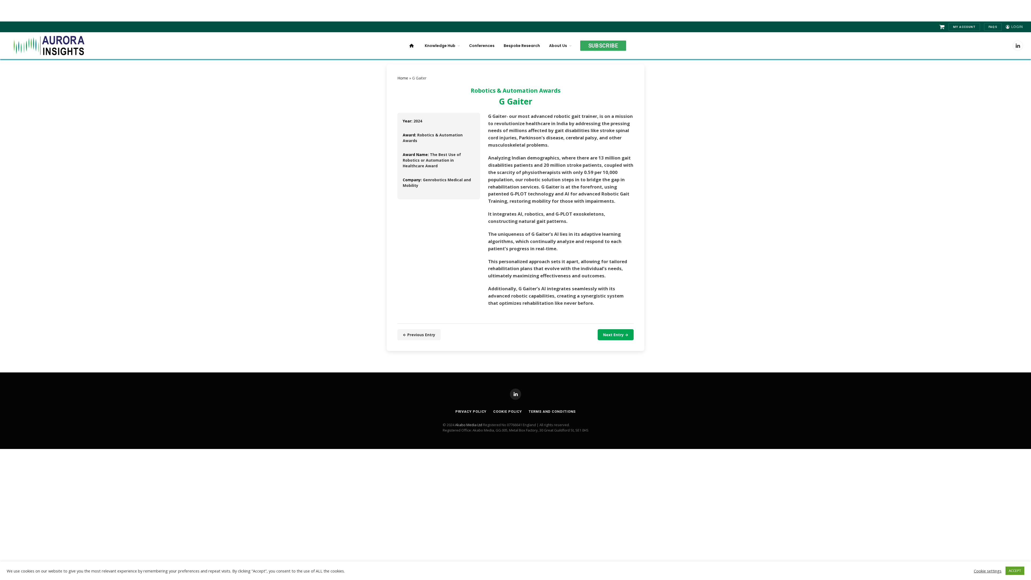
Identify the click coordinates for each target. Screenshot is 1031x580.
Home (402, 78)
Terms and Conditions (552, 411)
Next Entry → (615, 334)
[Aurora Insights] (48, 45)
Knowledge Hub (440, 45)
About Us (558, 45)
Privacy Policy (471, 411)
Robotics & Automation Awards (516, 90)
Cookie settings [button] (987, 570)
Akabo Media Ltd (468, 424)
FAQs (993, 27)
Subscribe (603, 45)
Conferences (482, 45)
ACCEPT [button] (1015, 570)
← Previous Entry (419, 334)
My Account (964, 27)
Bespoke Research (522, 45)
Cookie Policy (507, 411)
